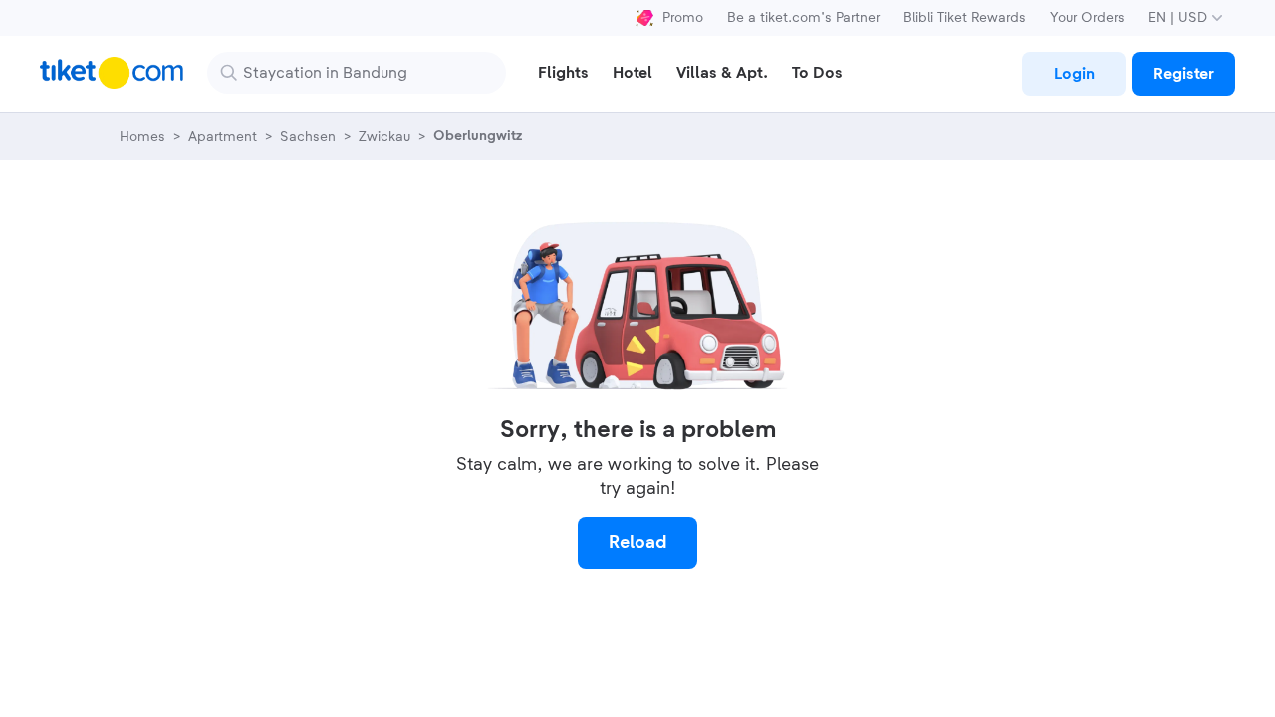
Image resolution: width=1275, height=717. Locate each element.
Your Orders (1087, 18)
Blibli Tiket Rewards (964, 18)
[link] (1074, 74)
